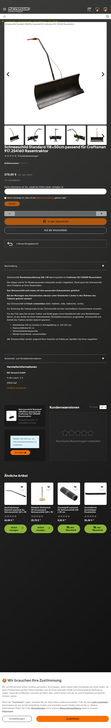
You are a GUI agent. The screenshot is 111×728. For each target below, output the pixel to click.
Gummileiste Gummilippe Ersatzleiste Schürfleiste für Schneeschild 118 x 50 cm (95, 509)
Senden (12, 204)
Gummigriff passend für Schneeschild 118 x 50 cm (68, 509)
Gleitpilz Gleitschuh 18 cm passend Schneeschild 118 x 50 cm (42, 509)
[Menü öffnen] (4, 9)
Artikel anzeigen (14, 528)
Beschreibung (10, 266)
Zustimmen (72, 718)
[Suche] (107, 16)
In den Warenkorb (58, 221)
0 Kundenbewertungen (28, 156)
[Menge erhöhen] (101, 213)
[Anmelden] (89, 9)
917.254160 (53, 21)
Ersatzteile (10, 21)
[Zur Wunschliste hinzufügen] (22, 487)
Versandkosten (14, 180)
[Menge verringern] (9, 213)
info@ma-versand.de (16, 388)
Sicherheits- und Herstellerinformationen (22, 358)
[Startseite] (3, 21)
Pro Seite (93, 407)
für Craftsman (40, 21)
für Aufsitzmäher (25, 21)
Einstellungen (17, 718)
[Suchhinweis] (4, 16)
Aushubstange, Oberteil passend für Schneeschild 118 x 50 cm (15, 509)
